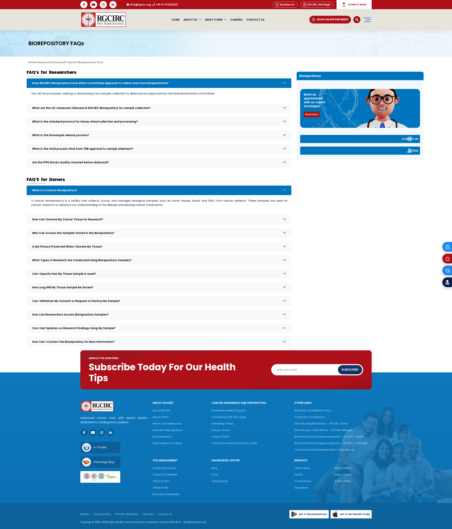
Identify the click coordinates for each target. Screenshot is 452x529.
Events (298, 474)
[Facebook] (83, 4)
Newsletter (301, 487)
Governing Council (164, 468)
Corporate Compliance (309, 417)
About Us (190, 20)
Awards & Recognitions (167, 430)
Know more (311, 114)
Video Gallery (343, 474)
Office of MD (160, 487)
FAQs (414, 150)
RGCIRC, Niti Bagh (319, 4)
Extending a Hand (223, 423)
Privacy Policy (102, 514)
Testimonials (220, 481)
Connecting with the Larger (229, 417)
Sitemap (148, 514)
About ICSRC (161, 417)
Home (176, 20)
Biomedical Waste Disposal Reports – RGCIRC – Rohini (329, 436)
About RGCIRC (162, 410)
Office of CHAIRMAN (165, 474)
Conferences (302, 481)
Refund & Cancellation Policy (312, 410)
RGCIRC (85, 514)
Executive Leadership (166, 494)
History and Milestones (167, 423)
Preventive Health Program (229, 410)
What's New (213, 20)
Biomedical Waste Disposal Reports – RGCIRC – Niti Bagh (331, 443)
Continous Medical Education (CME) (234, 443)
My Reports (287, 4)
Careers (236, 20)
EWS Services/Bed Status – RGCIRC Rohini (321, 423)
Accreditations (162, 436)
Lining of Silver (220, 436)
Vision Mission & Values (167, 443)
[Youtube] (93, 432)
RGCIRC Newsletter (126, 514)
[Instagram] (103, 4)
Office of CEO (161, 481)
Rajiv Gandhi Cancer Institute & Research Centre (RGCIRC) (145, 522)
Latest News (302, 468)
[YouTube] (93, 4)
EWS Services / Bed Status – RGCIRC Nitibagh (323, 430)
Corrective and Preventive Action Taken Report (324, 449)
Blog (214, 468)
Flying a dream (221, 430)
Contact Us (255, 20)
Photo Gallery (343, 468)
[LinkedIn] (113, 4)
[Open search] (356, 19)
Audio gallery (342, 481)
